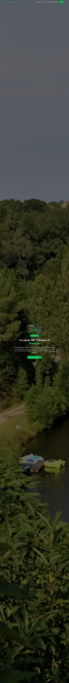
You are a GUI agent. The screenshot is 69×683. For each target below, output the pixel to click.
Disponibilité (55, 2)
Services (45, 2)
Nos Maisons (39, 2)
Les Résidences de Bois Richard (11, 2)
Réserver (61, 2)
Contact (49, 2)
